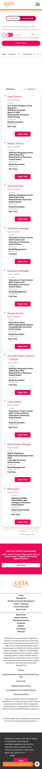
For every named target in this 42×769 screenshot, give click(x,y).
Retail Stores (21, 615)
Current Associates (21, 606)
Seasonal (21, 631)
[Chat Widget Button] (37, 764)
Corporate (21, 623)
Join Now (21, 565)
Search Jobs (21, 609)
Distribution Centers (21, 620)
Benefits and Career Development (21, 601)
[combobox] (20, 26)
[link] (21, 115)
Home (21, 595)
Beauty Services (21, 617)
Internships (21, 629)
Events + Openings (21, 604)
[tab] (13, 18)
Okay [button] (21, 760)
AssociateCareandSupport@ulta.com (26, 709)
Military (21, 626)
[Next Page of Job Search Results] (37, 531)
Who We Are (21, 598)
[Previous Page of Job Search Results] (32, 531)
